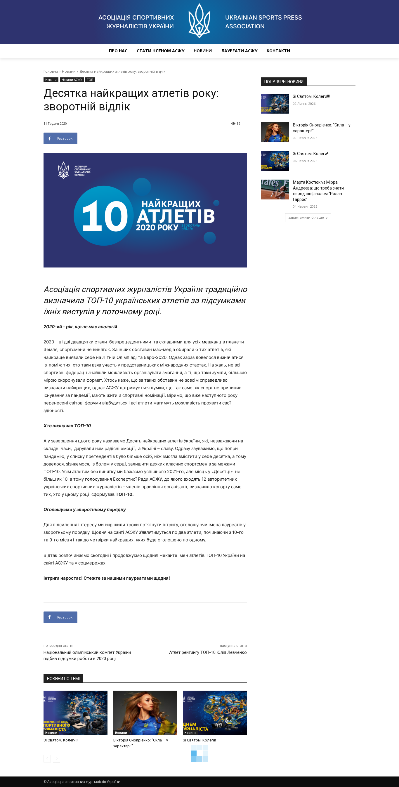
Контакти (278, 50)
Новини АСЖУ (72, 80)
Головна (51, 71)
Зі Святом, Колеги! (199, 740)
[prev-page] (47, 758)
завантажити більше (306, 217)
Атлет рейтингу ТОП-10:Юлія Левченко (208, 652)
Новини (203, 50)
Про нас (118, 50)
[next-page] (56, 758)
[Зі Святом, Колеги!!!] (75, 713)
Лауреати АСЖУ (239, 50)
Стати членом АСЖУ (160, 50)
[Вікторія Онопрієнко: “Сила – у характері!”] (145, 713)
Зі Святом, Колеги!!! (61, 740)
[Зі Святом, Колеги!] (215, 713)
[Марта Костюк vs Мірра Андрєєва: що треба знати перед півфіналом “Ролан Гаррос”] (275, 189)
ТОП (90, 80)
